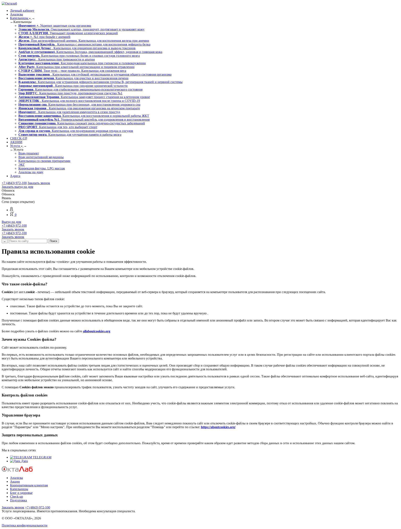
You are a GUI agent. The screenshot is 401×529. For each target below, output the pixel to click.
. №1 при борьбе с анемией (44, 37)
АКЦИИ (16, 142)
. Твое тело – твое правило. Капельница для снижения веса (72, 70)
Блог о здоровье (21, 493)
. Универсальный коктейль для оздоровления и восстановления (84, 119)
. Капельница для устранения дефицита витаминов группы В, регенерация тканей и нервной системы (100, 82)
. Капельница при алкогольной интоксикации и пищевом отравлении (76, 67)
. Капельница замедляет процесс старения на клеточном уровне (84, 97)
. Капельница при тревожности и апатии (56, 59)
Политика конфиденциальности (24, 525)
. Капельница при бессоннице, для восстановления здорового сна (79, 104)
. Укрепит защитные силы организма (54, 25)
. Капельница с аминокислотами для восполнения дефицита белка (84, 44)
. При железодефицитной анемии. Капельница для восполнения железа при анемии (83, 40)
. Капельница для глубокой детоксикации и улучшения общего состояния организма (94, 74)
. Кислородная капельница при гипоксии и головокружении (82, 63)
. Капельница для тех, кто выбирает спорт (57, 127)
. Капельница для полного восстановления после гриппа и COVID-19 (79, 101)
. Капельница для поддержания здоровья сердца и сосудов (75, 131)
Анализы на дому (30, 172)
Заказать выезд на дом (17, 187)
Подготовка (18, 500)
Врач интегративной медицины (41, 157)
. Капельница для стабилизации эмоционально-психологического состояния (80, 89)
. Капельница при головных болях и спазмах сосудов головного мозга (79, 55)
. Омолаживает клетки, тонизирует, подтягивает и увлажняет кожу (81, 29)
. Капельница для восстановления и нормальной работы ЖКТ (83, 116)
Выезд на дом (11, 222)
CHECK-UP (18, 138)
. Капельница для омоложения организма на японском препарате (79, 108)
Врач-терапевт (28, 153)
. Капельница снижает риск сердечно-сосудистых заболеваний (81, 123)
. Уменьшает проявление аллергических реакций (68, 33)
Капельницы (19, 18)
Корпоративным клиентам (29, 485)
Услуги (15, 146)
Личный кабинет (22, 10)
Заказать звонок (39, 183)
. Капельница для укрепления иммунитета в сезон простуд (69, 112)
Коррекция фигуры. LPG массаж (41, 168)
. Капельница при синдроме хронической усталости (73, 85)
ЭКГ (21, 164)
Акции (15, 481)
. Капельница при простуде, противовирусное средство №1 (70, 93)
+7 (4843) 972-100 (14, 183)
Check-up (16, 496)
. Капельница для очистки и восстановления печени (73, 78)
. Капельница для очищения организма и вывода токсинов (77, 48)
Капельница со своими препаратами (44, 161)
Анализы (16, 14)
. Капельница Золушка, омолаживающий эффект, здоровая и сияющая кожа (90, 52)
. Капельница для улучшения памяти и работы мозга (69, 134)
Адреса (15, 176)
